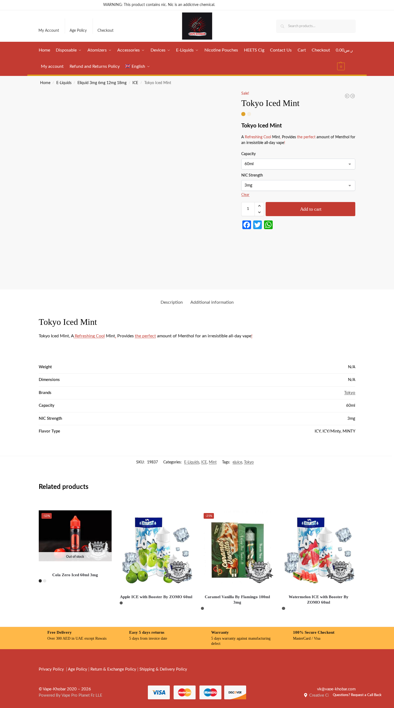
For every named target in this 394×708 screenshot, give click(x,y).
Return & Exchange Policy (113, 669)
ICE (135, 83)
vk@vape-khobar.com (336, 689)
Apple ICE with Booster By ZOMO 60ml (156, 597)
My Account (48, 31)
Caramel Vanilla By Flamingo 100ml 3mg (237, 599)
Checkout (105, 31)
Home (45, 83)
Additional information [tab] (212, 302)
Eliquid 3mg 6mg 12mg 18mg (101, 83)
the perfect (306, 137)
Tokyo (349, 393)
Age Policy (78, 31)
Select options (75, 593)
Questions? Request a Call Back (357, 695)
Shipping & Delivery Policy (163, 669)
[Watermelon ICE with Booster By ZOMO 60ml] (318, 547)
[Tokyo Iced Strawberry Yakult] (352, 96)
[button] (346, 58)
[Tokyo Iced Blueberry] (347, 96)
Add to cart (310, 209)
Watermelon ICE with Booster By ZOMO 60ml (319, 599)
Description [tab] (172, 302)
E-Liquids (63, 83)
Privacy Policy (51, 669)
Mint (213, 462)
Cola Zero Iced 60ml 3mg (75, 575)
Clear (245, 195)
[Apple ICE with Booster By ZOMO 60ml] (156, 547)
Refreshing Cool (258, 137)
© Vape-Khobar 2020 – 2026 (65, 689)
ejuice (237, 462)
